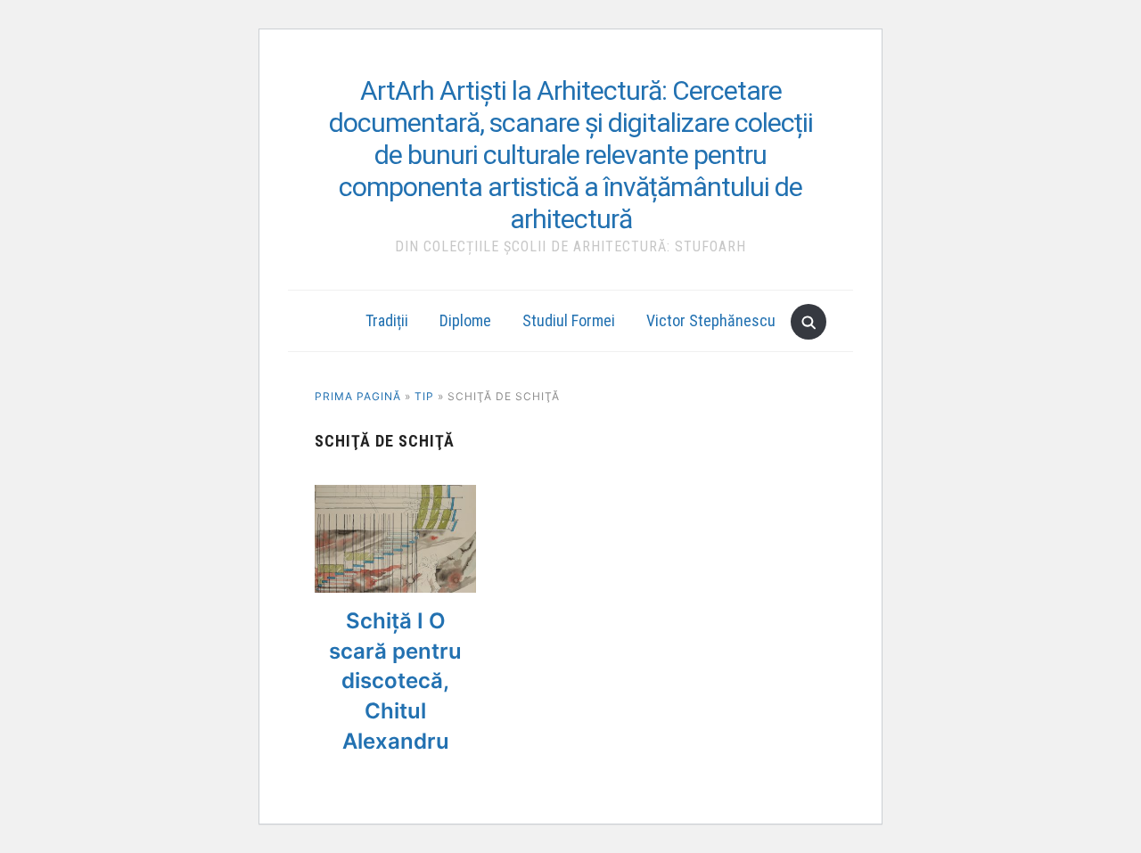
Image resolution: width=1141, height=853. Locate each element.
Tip (424, 396)
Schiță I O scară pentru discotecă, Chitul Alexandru (395, 680)
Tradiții (386, 320)
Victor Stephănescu (711, 320)
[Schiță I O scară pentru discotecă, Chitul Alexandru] (395, 495)
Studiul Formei (568, 320)
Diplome (465, 320)
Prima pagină (358, 396)
